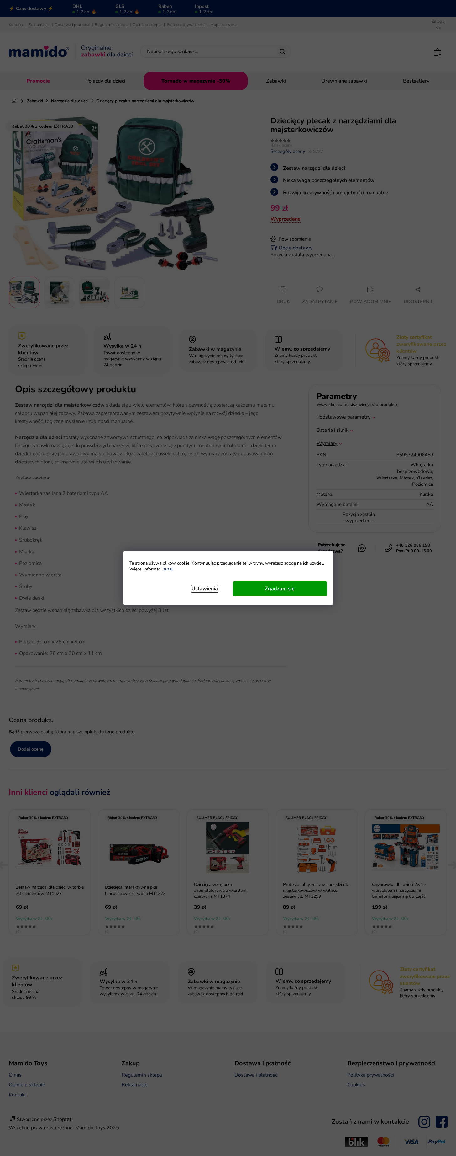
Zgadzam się (280, 588)
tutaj (168, 569)
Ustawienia (204, 588)
